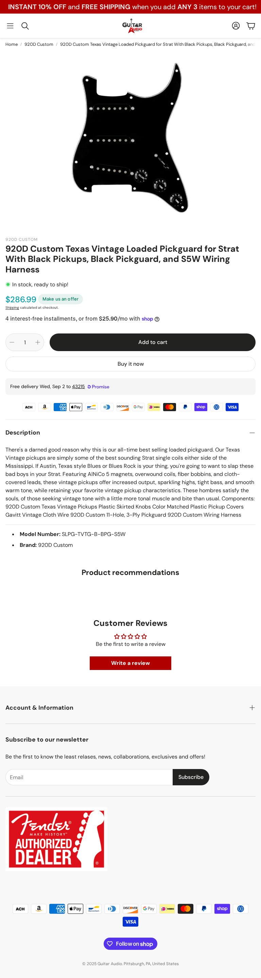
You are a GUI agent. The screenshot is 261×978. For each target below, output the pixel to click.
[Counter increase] (38, 342)
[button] (10, 26)
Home (11, 44)
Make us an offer (60, 299)
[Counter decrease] (12, 342)
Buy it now (131, 363)
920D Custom (38, 44)
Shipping (12, 307)
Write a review (130, 663)
